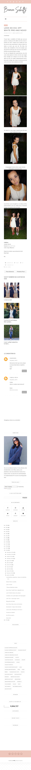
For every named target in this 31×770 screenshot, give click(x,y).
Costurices (17, 659)
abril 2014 (9, 569)
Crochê (23, 659)
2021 (6, 535)
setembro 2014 (10, 558)
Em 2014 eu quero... (10, 615)
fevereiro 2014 (10, 573)
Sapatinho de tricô (9, 679)
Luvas (20, 667)
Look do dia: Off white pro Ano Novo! (14, 609)
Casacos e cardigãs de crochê (11, 654)
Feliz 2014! (8, 618)
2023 (6, 531)
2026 (6, 525)
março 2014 (9, 571)
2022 (6, 533)
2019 (6, 540)
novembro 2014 (10, 554)
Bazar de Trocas (11, 246)
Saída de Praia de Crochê (10, 681)
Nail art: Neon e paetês (11, 581)
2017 (6, 544)
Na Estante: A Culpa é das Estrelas (13, 607)
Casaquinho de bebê (9, 657)
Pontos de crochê (9, 674)
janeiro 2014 (9, 575)
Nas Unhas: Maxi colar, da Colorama (14, 604)
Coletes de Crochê (9, 659)
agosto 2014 (9, 560)
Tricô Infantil (8, 686)
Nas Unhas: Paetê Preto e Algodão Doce (15, 590)
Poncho (22, 671)
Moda (23, 669)
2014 (6, 550)
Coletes (17, 657)
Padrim (6, 671)
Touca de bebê (8, 684)
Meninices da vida (14, 390)
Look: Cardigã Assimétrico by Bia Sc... (11, 342)
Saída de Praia (17, 679)
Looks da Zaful (8, 300)
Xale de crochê (8, 688)
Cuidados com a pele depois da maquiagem (15, 595)
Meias (19, 669)
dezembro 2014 (10, 552)
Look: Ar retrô (9, 584)
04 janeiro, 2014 (13, 360)
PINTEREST (15, 515)
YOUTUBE (23, 509)
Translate (9, 488)
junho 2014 (9, 564)
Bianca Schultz (8, 33)
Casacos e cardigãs (9, 652)
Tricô (19, 684)
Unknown (13, 358)
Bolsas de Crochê (22, 650)
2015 (6, 548)
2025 (6, 527)
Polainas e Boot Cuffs (14, 671)
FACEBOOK (8, 509)
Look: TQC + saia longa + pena (12, 598)
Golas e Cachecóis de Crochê (11, 667)
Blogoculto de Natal (10, 601)
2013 (6, 620)
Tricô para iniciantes (17, 686)
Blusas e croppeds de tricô (10, 650)
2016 (6, 546)
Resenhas (7, 676)
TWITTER (7, 515)
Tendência (19, 681)
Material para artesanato (10, 669)
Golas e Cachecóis (9, 664)
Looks (6, 25)
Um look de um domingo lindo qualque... (10, 321)
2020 (6, 537)
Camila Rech (14, 377)
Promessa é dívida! (10, 612)
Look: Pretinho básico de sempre (13, 593)
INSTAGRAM (15, 509)
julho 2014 (9, 562)
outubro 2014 (9, 556)
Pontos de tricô (17, 674)
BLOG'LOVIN (23, 515)
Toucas (14, 684)
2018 (6, 542)
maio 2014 (9, 566)
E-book (18, 662)
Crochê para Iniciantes (9, 662)
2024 (6, 529)
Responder (24, 370)
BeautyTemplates (19, 760)
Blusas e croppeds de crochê (11, 647)
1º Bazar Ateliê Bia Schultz (12, 587)
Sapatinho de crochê (15, 676)
